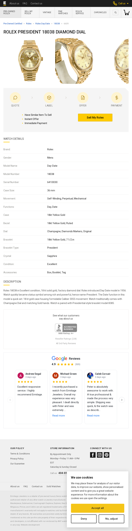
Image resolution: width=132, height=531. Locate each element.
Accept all (97, 508)
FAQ (25, 3)
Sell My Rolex (28, 12)
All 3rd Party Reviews (66, 343)
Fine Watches (63, 12)
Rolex (28, 24)
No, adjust (111, 518)
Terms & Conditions (20, 453)
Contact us (36, 3)
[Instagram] (99, 455)
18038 (57, 24)
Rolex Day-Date (42, 24)
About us (14, 3)
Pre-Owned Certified (12, 24)
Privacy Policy (17, 458)
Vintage (47, 12)
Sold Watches (53, 486)
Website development (30, 525)
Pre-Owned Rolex (9, 12)
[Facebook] (93, 455)
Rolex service (80, 12)
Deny (84, 518)
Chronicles (100, 12)
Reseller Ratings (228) (66, 339)
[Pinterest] (106, 455)
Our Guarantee (17, 463)
